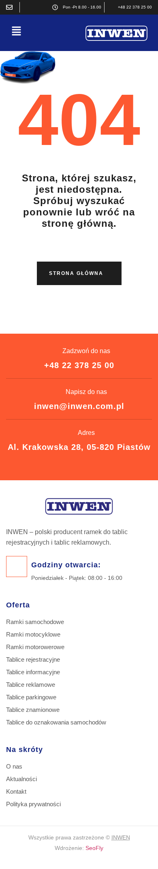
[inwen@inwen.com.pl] (11, 7)
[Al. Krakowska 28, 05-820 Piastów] (28, 7)
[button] (16, 31)
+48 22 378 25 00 (79, 365)
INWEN (120, 837)
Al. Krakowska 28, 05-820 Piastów (79, 447)
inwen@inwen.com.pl (79, 406)
